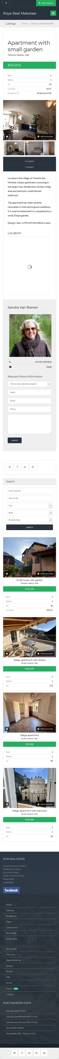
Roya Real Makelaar (20, 13)
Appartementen (13, 960)
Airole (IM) (11, 1028)
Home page (11, 948)
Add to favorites (46, 136)
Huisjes (9, 965)
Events (9, 988)
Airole (9, 904)
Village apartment (29, 735)
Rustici (9, 971)
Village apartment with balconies (29, 810)
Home (24, 23)
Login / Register (47, 3)
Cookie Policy (8, 882)
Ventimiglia (11, 933)
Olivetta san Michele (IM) (18, 1022)
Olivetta (10, 910)
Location (29, 161)
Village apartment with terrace (29, 660)
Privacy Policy (8, 879)
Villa (8, 977)
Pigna (8, 921)
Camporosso (12, 927)
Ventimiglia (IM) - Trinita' (17, 1033)
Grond (9, 982)
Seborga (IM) (12, 1011)
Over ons (10, 954)
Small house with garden (29, 580)
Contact (29, 166)
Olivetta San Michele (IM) (18, 1016)
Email (49, 366)
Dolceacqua (11, 938)
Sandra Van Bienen (23, 307)
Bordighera (11, 916)
